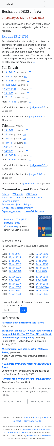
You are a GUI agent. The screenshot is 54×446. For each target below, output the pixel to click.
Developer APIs (32, 421)
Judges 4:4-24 (30, 183)
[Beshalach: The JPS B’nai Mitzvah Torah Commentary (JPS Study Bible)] (45, 226)
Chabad (20, 197)
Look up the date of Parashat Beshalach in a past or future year (26, 303)
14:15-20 (8, 147)
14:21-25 (8, 151)
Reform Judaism (10, 201)
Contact (17, 421)
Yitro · (39, 401)
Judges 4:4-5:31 (38, 107)
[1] (34, 61)
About (26, 417)
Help (46, 417)
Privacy (37, 417)
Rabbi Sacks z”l (35, 197)
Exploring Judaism (11, 211)
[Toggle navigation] (48, 4)
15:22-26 (11, 159)
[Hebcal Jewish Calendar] (7, 4)
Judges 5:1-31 (36, 116)
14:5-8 (7, 138)
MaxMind (46, 435)
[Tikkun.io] (30, 72)
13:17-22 (8, 130)
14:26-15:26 (10, 84)
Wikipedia (18, 194)
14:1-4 (7, 134)
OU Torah (31, 194)
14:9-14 (8, 76)
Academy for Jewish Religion (17, 204)
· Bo (13, 401)
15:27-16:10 (10, 89)
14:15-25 (8, 80)
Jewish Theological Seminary (17, 207)
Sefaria (5, 194)
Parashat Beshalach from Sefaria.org (23, 322)
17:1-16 (8, 97)
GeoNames (31, 435)
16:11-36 (8, 93)
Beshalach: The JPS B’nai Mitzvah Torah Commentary (17, 223)
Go (23, 309)
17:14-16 (11, 101)
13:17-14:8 (9, 72)
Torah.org (7, 197)
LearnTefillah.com (34, 211)
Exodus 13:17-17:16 (15, 37)
